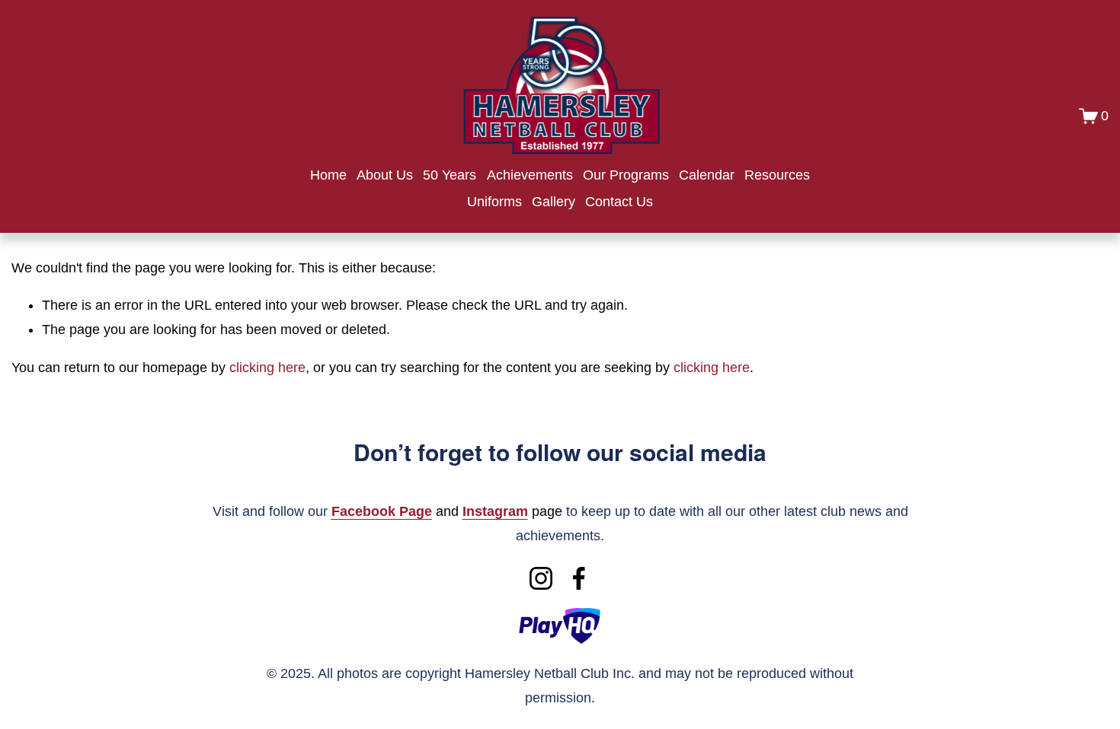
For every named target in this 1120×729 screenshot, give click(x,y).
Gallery (553, 201)
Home (328, 175)
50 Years (449, 175)
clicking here (267, 367)
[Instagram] (541, 578)
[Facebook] (579, 578)
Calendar (706, 175)
